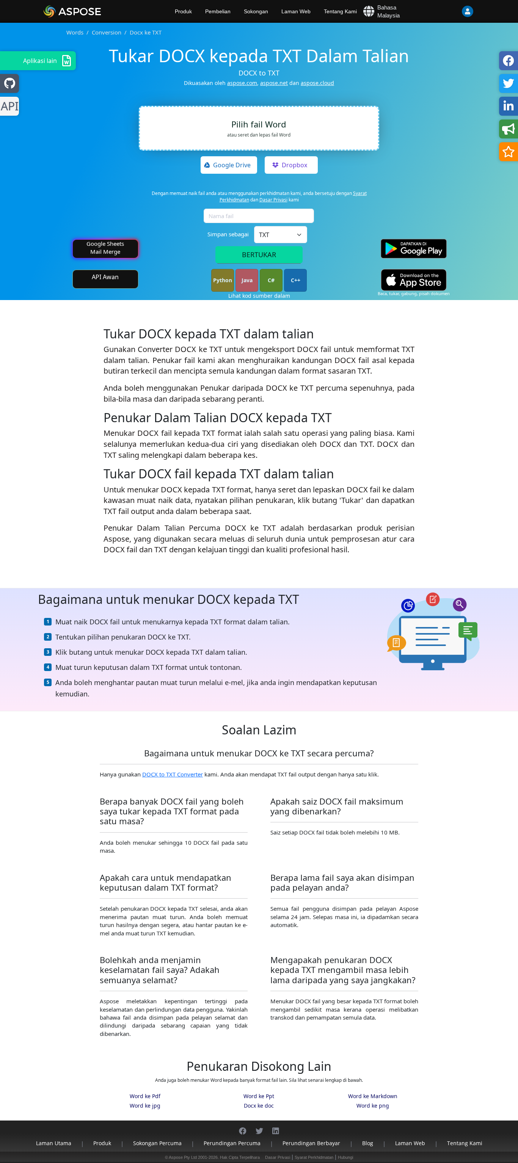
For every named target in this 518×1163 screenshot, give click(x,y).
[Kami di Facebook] (242, 1127)
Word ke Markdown (372, 1096)
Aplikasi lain (40, 61)
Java (247, 280)
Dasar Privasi (273, 199)
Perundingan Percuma (232, 1143)
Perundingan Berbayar (311, 1143)
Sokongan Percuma (157, 1143)
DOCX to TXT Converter (172, 774)
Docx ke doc (259, 1105)
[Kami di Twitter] (259, 1127)
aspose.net (274, 82)
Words (74, 32)
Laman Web (296, 11)
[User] (452, 11)
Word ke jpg (145, 1105)
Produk (183, 11)
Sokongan (256, 11)
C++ (295, 280)
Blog (367, 1143)
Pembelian (218, 11)
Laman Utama (53, 1143)
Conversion (106, 32)
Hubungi (345, 1157)
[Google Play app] (414, 248)
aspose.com (242, 82)
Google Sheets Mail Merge (105, 247)
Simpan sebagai (228, 234)
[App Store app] (414, 279)
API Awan (105, 277)
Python (222, 280)
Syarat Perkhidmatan (314, 1157)
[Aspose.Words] (94, 11)
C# (271, 280)
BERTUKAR (259, 254)
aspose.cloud (317, 82)
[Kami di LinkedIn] (275, 1127)
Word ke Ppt (258, 1096)
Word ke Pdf (145, 1096)
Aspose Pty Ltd (183, 1157)
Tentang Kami (340, 11)
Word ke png (372, 1105)
